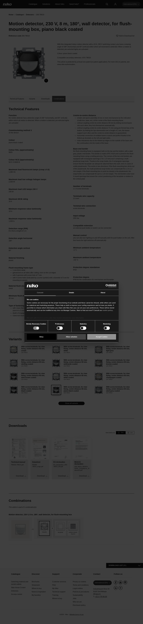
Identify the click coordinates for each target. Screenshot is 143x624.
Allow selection (71, 337)
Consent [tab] (40, 292)
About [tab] (103, 292)
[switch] (60, 328)
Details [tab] (71, 292)
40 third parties (43, 318)
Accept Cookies (101, 337)
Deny (41, 337)
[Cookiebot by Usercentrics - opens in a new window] (107, 285)
